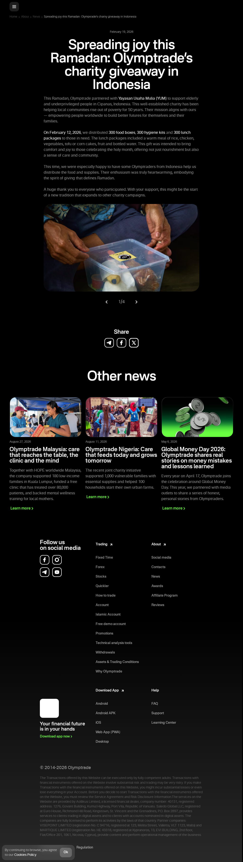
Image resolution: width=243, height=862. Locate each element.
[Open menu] (14, 6)
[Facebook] (44, 560)
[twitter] (134, 343)
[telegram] (109, 343)
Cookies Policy (25, 855)
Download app (55, 736)
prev (106, 302)
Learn (20, 508)
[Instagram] (57, 560)
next (136, 302)
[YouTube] (57, 572)
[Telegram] (44, 572)
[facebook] (121, 343)
